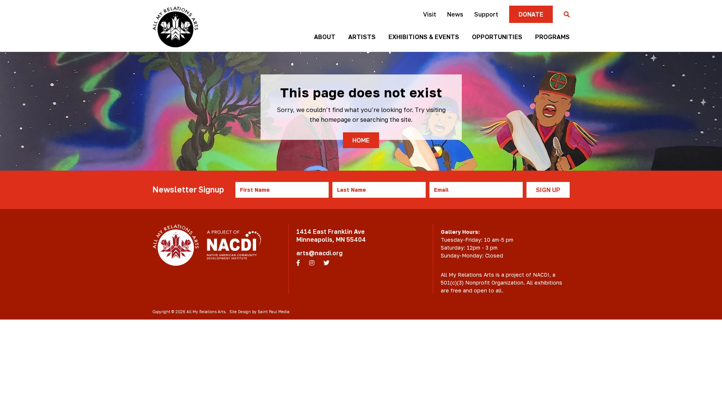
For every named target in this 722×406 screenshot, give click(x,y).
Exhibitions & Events (423, 37)
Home (361, 140)
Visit (429, 14)
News (455, 14)
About (324, 37)
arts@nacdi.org (319, 253)
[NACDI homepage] (234, 245)
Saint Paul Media (274, 311)
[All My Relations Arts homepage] (175, 27)
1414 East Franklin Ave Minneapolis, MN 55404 (331, 235)
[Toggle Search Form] (567, 15)
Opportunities (497, 37)
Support (486, 14)
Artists (362, 37)
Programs (552, 37)
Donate (531, 14)
